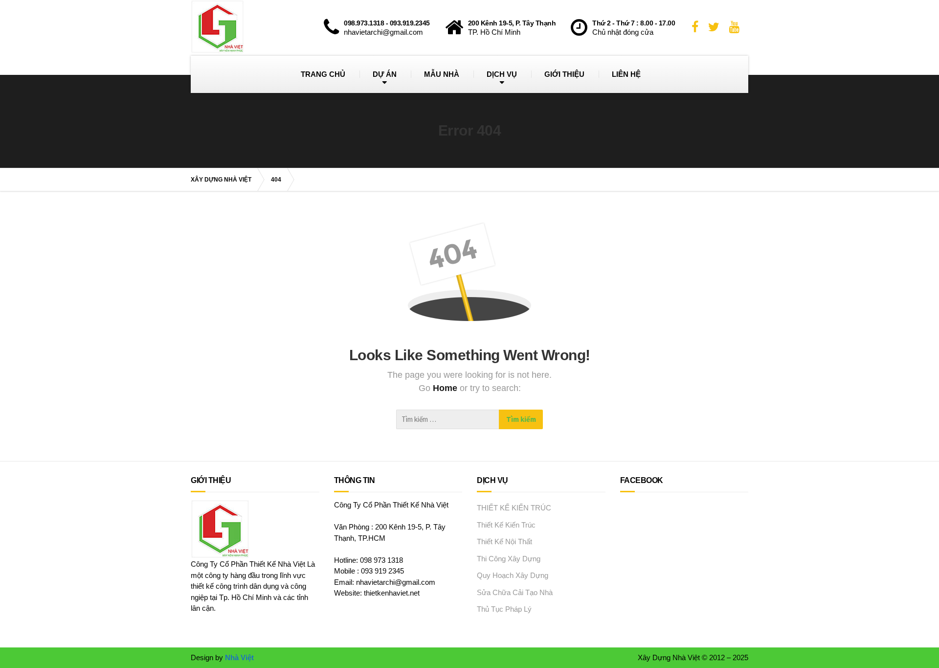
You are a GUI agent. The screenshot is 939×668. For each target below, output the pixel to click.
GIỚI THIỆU (564, 74)
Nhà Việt (239, 657)
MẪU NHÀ (441, 74)
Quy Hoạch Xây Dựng (512, 575)
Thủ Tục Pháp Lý (504, 609)
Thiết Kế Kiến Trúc (506, 525)
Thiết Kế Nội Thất (504, 541)
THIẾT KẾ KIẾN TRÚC (514, 508)
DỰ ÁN (385, 74)
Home (446, 388)
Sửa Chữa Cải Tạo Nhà (515, 592)
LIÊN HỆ (626, 74)
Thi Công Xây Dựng (508, 558)
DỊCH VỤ (502, 74)
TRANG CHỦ (323, 74)
